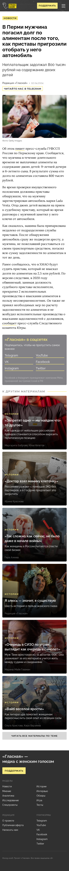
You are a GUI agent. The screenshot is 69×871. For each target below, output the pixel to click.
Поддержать (47, 5)
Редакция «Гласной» (15, 83)
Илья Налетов (36, 445)
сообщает (9, 323)
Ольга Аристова (14, 725)
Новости (10, 18)
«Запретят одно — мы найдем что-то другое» (33, 422)
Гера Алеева (12, 557)
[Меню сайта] (63, 5)
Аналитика (8, 795)
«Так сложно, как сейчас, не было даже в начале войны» (32, 538)
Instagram (12, 368)
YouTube (42, 355)
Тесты (40, 805)
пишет (20, 148)
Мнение (6, 791)
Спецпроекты (9, 805)
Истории (12, 414)
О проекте (8, 820)
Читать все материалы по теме (34, 735)
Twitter (41, 368)
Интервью (42, 791)
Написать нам (10, 830)
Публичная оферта (13, 825)
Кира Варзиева (32, 725)
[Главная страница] (9, 6)
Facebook (43, 362)
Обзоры (41, 795)
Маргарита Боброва (16, 445)
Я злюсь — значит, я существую (30, 601)
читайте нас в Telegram (22, 88)
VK (7, 362)
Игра (39, 800)
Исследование (10, 800)
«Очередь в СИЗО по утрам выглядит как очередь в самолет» (32, 647)
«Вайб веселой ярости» (24, 709)
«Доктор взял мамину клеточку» (31, 481)
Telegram (11, 355)
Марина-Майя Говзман (17, 669)
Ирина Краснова (14, 501)
